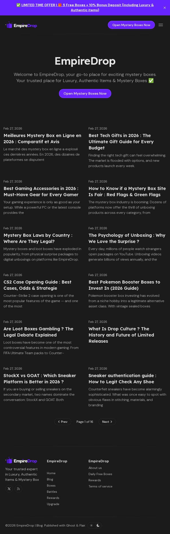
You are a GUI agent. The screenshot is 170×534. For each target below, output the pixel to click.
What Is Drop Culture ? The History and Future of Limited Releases (121, 335)
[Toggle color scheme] (94, 525)
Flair (82, 525)
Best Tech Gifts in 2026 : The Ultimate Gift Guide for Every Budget (121, 141)
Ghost (70, 525)
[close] (164, 7)
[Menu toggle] (161, 25)
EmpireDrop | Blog (30, 525)
